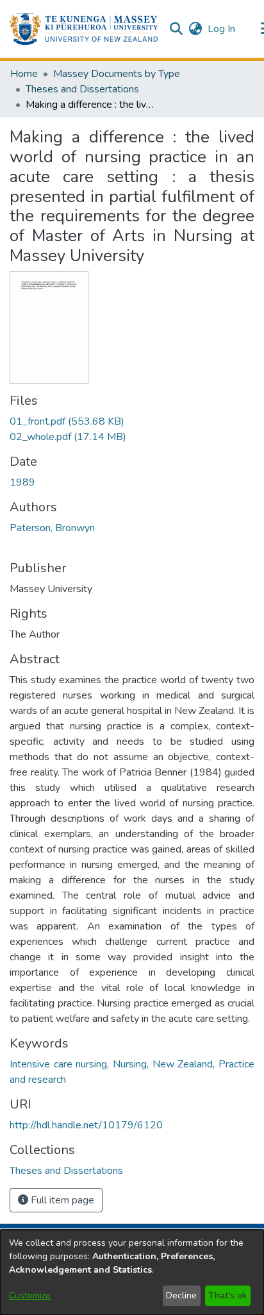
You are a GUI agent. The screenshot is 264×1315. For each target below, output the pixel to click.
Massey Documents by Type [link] (116, 74)
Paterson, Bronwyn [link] (52, 528)
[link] (67, 421)
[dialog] (132, 1272)
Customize (30, 1295)
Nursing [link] (130, 1064)
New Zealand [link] (183, 1064)
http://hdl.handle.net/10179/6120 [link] (86, 1125)
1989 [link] (22, 482)
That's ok (227, 1295)
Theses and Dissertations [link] (82, 89)
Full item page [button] (61, 1200)
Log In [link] (222, 29)
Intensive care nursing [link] (58, 1064)
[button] (84, 29)
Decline (181, 1295)
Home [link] (24, 74)
